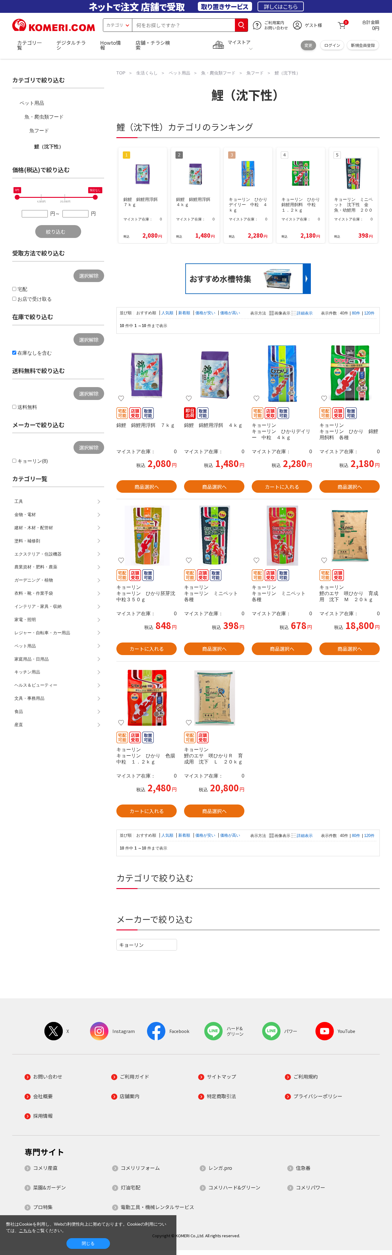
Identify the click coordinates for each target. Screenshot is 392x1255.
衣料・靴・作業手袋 (33, 593)
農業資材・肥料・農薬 (35, 566)
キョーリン (131, 944)
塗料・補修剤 (27, 540)
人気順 (168, 313)
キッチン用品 (27, 671)
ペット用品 (32, 103)
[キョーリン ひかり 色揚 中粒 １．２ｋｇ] (146, 698)
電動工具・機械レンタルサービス (157, 1206)
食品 (18, 711)
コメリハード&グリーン (234, 1187)
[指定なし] (95, 197)
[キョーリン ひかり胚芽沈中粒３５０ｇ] (146, 535)
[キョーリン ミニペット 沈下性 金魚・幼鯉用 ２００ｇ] (214, 535)
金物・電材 (25, 514)
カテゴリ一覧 (29, 45)
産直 (18, 724)
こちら (25, 1230)
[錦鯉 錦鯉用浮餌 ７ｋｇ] (146, 373)
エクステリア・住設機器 (38, 554)
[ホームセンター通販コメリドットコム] (53, 29)
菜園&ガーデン (49, 1187)
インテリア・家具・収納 (38, 606)
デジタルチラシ (71, 45)
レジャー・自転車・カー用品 (42, 632)
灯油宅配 (130, 1187)
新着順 (184, 313)
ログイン (332, 45)
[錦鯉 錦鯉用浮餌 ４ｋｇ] (214, 373)
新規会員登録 (363, 45)
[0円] (17, 197)
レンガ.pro (220, 1167)
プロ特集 (43, 1206)
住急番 (303, 1167)
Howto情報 (110, 45)
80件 (356, 313)
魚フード (39, 130)
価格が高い (230, 313)
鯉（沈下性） (49, 146)
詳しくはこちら (281, 6)
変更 (308, 45)
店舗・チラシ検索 (153, 45)
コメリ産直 (45, 1167)
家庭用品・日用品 (31, 659)
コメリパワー (310, 1187)
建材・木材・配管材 (33, 527)
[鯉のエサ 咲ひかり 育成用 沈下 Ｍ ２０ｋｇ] (349, 535)
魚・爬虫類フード (44, 116)
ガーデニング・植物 (33, 580)
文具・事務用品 (29, 698)
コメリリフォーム (140, 1167)
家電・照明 (25, 619)
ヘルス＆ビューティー (35, 685)
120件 (369, 313)
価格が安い (206, 313)
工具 (18, 501)
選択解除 (89, 275)
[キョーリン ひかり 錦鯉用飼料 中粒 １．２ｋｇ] (349, 373)
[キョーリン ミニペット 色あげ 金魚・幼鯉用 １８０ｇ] (282, 535)
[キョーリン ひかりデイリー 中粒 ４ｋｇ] (282, 373)
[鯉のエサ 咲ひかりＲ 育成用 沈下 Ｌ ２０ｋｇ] (214, 698)
